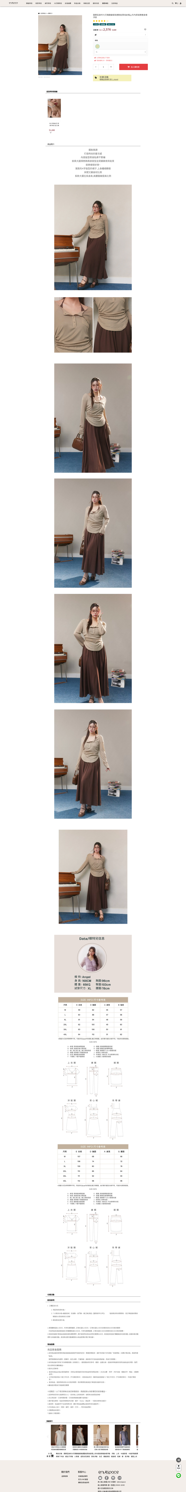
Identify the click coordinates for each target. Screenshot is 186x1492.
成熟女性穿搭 (85, 1456)
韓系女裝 (59, 1453)
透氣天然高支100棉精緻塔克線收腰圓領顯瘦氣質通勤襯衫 (58, 1449)
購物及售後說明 (83, 1482)
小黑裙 (76, 1456)
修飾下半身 (60, 1456)
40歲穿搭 (124, 1453)
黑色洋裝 (94, 1456)
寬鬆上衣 (134, 1456)
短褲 (118, 1456)
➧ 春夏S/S (49, 13)
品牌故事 (65, 1476)
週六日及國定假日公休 (105, 1488)
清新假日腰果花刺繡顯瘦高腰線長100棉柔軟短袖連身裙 (79, 1449)
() (177, 3)
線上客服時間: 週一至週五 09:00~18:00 (111, 1485)
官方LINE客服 (83, 1479)
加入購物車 (135, 67)
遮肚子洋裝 (69, 1456)
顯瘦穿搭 (106, 1456)
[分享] (178, 1460)
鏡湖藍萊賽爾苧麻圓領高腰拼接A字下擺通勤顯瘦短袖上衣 (122, 1449)
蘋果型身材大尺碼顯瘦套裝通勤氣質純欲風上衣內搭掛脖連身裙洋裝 (87, 1453)
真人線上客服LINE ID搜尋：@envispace (112, 1482)
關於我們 (65, 1472)
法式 (100, 1456)
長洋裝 (127, 1456)
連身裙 (113, 1456)
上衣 (117, 1453)
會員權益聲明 (82, 1476)
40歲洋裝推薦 (133, 1453)
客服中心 (82, 1472)
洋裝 (113, 1453)
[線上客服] (178, 1475)
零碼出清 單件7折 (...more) (109, 79)
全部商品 (43, 13)
